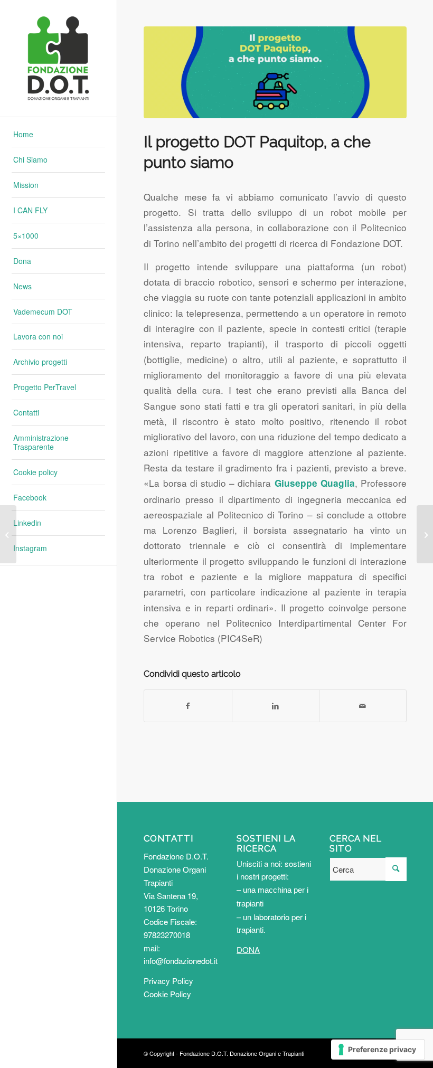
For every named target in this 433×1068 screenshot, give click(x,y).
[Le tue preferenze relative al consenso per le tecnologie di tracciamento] (378, 1049)
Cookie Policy (167, 993)
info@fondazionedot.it (181, 960)
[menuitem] (58, 134)
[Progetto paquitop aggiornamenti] (275, 72)
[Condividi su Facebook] (187, 706)
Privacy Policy (168, 980)
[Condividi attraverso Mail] (362, 706)
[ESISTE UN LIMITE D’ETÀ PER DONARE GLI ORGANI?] (425, 534)
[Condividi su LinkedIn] (275, 706)
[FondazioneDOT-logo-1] (58, 58)
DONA (248, 949)
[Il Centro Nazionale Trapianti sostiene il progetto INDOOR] (8, 534)
